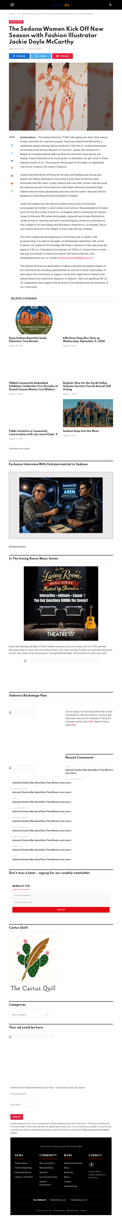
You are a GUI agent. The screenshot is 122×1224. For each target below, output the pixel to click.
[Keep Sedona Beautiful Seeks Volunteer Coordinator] (34, 320)
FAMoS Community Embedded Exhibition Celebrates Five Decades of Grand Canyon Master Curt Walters (33, 386)
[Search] (110, 4)
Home (11, 14)
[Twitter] (12, 153)
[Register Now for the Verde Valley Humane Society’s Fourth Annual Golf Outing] (88, 365)
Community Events (48, 1177)
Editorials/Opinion (23, 1172)
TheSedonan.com (58, 1200)
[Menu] (12, 4)
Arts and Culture (47, 1163)
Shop (66, 1168)
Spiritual (43, 1172)
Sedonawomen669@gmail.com (75, 258)
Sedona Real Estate (73, 1163)
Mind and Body (46, 1168)
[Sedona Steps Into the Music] (88, 413)
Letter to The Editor (24, 1177)
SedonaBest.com (79, 1200)
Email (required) (18, 1094)
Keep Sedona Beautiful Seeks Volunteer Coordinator (28, 340)
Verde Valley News (23, 1168)
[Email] (12, 176)
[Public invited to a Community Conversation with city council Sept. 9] (34, 413)
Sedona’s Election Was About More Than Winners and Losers (89, 771)
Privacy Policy (59, 1210)
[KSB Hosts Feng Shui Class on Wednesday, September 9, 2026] (88, 320)
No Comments (35, 49)
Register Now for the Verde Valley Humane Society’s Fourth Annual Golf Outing (87, 386)
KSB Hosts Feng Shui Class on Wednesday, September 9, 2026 (84, 340)
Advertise (68, 1172)
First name (15, 1105)
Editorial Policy (71, 1186)
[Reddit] (12, 183)
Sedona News (16, 22)
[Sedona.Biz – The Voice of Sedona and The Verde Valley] (61, 4)
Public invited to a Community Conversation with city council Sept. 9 (33, 433)
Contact (67, 1181)
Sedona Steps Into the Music (81, 431)
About (67, 1177)
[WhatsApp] (12, 191)
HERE (90, 721)
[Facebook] (12, 145)
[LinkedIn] (12, 160)
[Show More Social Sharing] (77, 56)
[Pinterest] (12, 168)
